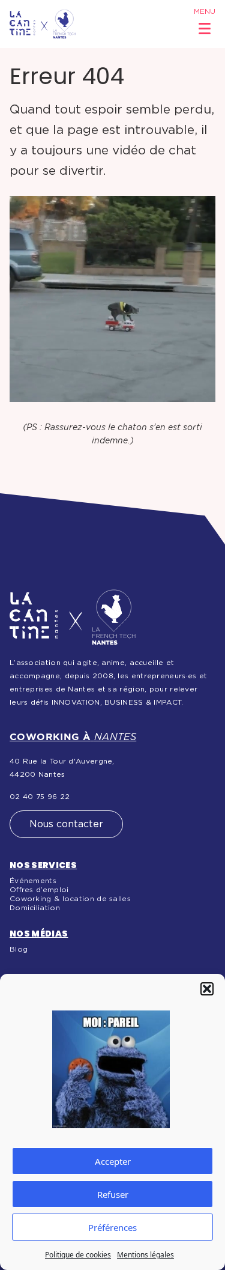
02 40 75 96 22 (40, 796)
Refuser (112, 1194)
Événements (33, 880)
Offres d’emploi (39, 889)
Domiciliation (35, 907)
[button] (207, 989)
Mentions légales (145, 1255)
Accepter (113, 1161)
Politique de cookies (78, 1255)
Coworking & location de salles (70, 898)
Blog (19, 949)
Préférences (112, 1227)
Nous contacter (66, 824)
